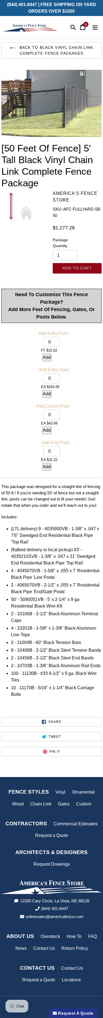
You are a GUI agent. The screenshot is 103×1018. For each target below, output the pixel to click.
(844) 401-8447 (54, 908)
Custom (83, 804)
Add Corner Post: (53, 406)
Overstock (50, 936)
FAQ (92, 936)
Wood (18, 804)
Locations (71, 979)
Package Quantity (60, 243)
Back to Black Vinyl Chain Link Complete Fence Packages (55, 50)
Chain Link (40, 804)
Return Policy (75, 948)
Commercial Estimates (76, 823)
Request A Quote (75, 1013)
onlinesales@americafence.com (54, 916)
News (21, 948)
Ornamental (83, 792)
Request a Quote (51, 835)
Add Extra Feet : (54, 333)
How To (74, 936)
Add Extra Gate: (54, 369)
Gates (63, 804)
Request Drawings (52, 864)
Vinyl (60, 792)
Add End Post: (56, 442)
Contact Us (44, 948)
